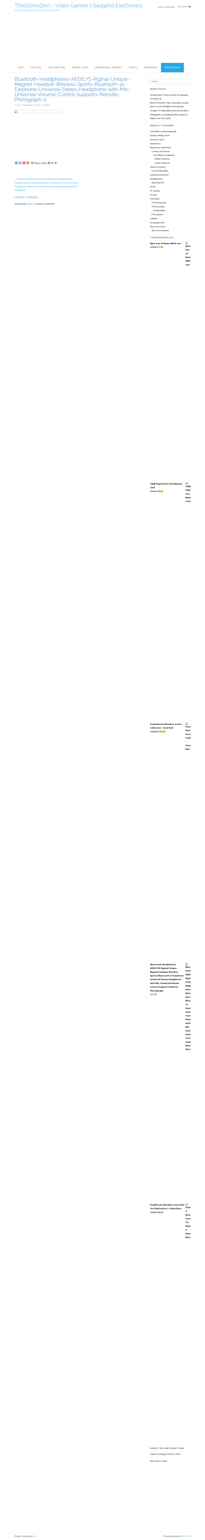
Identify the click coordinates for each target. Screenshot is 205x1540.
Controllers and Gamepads (163, 131)
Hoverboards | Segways (108, 67)
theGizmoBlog (172, 67)
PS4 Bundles (159, 210)
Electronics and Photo (160, 147)
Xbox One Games (160, 230)
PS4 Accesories (159, 202)
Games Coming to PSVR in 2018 (165, 1454)
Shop (21, 67)
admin (47, 105)
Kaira (34, 1536)
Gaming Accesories (159, 174)
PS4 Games (157, 214)
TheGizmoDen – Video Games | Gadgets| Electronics (78, 5)
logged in (31, 203)
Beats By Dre (158, 182)
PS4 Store (36, 67)
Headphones (150, 67)
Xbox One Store (56, 67)
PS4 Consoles (158, 206)
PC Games (155, 190)
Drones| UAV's (157, 139)
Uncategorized (157, 222)
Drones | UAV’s (80, 67)
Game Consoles (158, 166)
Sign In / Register (166, 7)
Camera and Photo (161, 151)
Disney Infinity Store (160, 135)
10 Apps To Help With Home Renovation (169, 110)
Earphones (155, 143)
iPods (153, 186)
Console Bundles (160, 170)
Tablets (133, 67)
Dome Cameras (162, 162)
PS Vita (153, 194)
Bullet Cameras (162, 158)
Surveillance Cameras (164, 155)
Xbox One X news (158, 1461)
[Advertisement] (102, 38)
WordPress (186, 1536)
